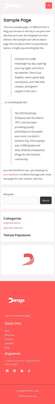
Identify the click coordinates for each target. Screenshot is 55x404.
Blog (7, 347)
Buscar (45, 200)
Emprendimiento (11, 222)
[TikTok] (29, 370)
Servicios (9, 339)
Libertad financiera (13, 227)
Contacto (9, 343)
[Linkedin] (14, 370)
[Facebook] (7, 370)
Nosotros (9, 334)
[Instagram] (21, 370)
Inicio (7, 330)
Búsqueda (8, 194)
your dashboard (11, 174)
